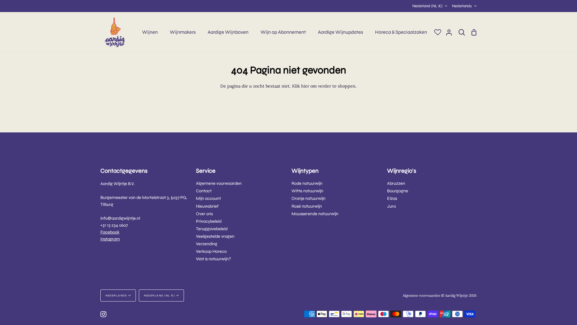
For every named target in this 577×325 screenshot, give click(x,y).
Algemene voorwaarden (219, 183)
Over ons (204, 213)
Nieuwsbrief (207, 206)
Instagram (110, 239)
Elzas (392, 198)
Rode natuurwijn (307, 183)
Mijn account (208, 198)
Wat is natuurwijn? (213, 259)
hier (305, 86)
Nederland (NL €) (427, 6)
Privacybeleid (208, 221)
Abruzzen (396, 183)
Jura (391, 206)
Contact (204, 190)
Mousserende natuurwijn (315, 213)
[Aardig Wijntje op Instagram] (103, 314)
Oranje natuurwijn (308, 198)
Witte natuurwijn (307, 190)
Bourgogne (397, 190)
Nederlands (462, 6)
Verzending (206, 243)
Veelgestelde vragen (215, 236)
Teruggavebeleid (211, 228)
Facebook (109, 232)
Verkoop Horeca (211, 251)
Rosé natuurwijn (307, 206)
